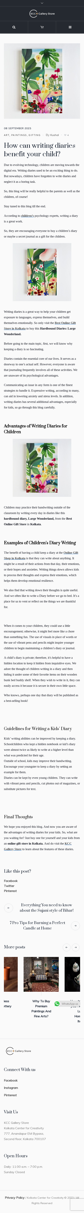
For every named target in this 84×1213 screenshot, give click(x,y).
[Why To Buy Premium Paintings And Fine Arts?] (62, 974)
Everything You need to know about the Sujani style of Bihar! (46, 908)
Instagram (11, 1085)
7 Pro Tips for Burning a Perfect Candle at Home (37, 926)
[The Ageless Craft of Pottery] (21, 974)
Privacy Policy (15, 1195)
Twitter (9, 886)
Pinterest (10, 891)
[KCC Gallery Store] (42, 13)
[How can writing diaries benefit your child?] (42, 81)
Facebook (11, 881)
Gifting (34, 135)
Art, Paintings (15, 135)
